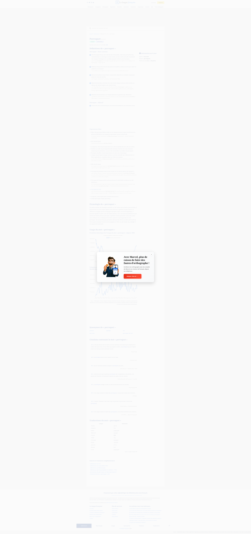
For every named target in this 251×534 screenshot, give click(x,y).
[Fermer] (151, 254)
